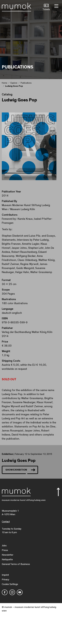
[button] (46, 7)
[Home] (16, 6)
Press (5, 550)
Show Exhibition (16, 470)
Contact (6, 521)
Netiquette (7, 559)
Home (4, 83)
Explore (14, 83)
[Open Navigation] (56, 6)
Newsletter (7, 555)
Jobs (4, 545)
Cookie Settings (10, 584)
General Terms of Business (16, 564)
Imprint (5, 575)
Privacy (5, 579)
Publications (26, 83)
